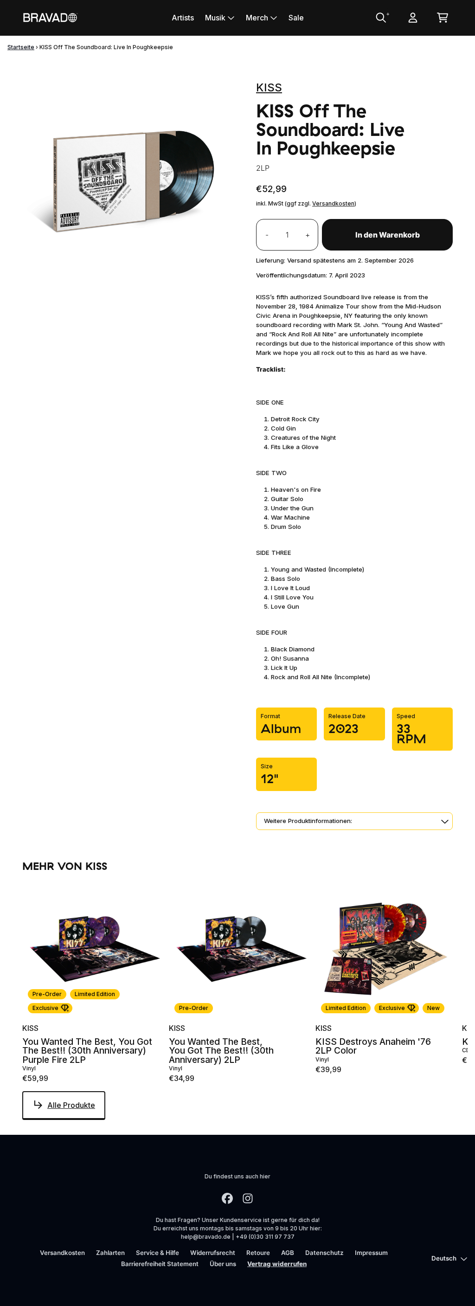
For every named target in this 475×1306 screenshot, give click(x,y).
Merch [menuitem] (257, 17)
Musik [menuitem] (215, 17)
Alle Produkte (71, 1105)
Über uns (223, 1263)
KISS (269, 87)
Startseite (20, 47)
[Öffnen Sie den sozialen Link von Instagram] (248, 1198)
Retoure (258, 1252)
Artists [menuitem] (183, 17)
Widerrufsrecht (212, 1252)
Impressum (371, 1252)
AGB (287, 1252)
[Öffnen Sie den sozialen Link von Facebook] (227, 1198)
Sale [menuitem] (296, 17)
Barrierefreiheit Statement (160, 1263)
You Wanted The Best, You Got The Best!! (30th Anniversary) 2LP (221, 1050)
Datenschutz (324, 1252)
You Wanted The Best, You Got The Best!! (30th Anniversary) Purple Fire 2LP (87, 1050)
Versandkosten (333, 203)
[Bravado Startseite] (50, 17)
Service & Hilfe (157, 1252)
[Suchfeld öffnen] (380, 17)
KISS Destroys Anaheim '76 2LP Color (373, 1046)
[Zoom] (130, 181)
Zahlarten (110, 1252)
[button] (354, 821)
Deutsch (443, 1258)
